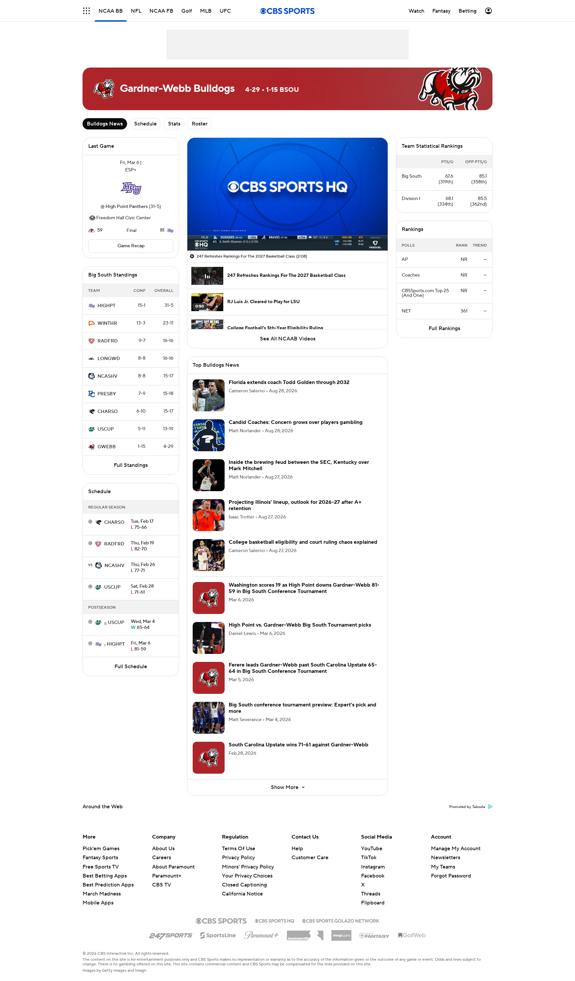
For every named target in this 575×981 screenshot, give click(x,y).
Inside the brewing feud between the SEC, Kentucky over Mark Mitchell (299, 465)
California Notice (242, 887)
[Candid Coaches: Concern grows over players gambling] (209, 435)
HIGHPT (106, 306)
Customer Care (309, 857)
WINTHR (107, 323)
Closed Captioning (244, 878)
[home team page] (130, 188)
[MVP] (341, 932)
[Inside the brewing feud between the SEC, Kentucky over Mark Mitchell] (209, 475)
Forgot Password (451, 876)
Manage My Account (455, 848)
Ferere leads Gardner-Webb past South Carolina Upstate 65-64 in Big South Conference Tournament (303, 668)
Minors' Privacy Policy (248, 867)
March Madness (102, 893)
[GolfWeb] (412, 935)
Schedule (145, 123)
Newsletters (445, 857)
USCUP (105, 429)
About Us (163, 848)
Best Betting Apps (105, 876)
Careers (161, 857)
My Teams (443, 867)
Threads (370, 893)
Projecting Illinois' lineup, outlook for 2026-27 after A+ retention (295, 505)
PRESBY (106, 394)
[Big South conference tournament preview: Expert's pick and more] (209, 718)
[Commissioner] (305, 933)
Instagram (373, 867)
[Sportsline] (218, 934)
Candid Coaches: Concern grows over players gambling (296, 422)
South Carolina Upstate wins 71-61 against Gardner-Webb (298, 744)
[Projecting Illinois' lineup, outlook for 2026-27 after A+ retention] (209, 515)
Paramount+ (166, 876)
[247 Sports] (170, 934)
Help (297, 848)
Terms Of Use (238, 848)
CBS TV (161, 885)
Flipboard (373, 902)
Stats (174, 123)
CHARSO (107, 412)
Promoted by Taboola (467, 807)
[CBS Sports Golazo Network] (340, 920)
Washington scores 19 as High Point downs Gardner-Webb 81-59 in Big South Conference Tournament (304, 588)
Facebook (372, 876)
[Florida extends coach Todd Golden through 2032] (209, 395)
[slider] (287, 231)
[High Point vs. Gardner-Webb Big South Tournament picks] (209, 638)
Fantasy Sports (100, 857)
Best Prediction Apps (108, 885)
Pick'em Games (101, 848)
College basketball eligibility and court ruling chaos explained (303, 542)
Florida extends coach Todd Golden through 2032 (289, 382)
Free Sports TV (101, 867)
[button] (87, 11)
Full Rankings (444, 328)
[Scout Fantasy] (374, 935)
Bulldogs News (105, 123)
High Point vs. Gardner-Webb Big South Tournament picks (300, 625)
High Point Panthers (126, 207)
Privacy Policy (238, 857)
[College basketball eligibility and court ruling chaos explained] (209, 555)
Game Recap (130, 246)
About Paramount (173, 867)
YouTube (371, 848)
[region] (287, 194)
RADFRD (107, 341)
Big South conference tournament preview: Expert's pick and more (302, 707)
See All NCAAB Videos (287, 338)
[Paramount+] (261, 933)
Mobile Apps (98, 902)
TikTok (368, 857)
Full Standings (131, 465)
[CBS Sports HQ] (274, 920)
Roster (200, 123)
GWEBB (106, 447)
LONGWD (108, 359)
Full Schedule (130, 666)
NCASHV (107, 376)
